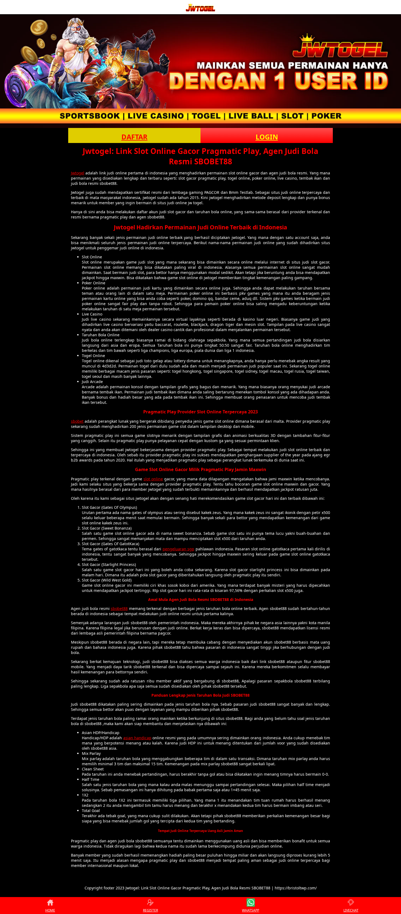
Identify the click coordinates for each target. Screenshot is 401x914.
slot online (153, 478)
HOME (50, 910)
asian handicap (137, 737)
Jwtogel (77, 173)
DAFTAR (134, 136)
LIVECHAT (350, 910)
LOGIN (267, 136)
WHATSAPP (250, 910)
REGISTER (150, 910)
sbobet (77, 421)
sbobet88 (119, 608)
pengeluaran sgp (178, 548)
